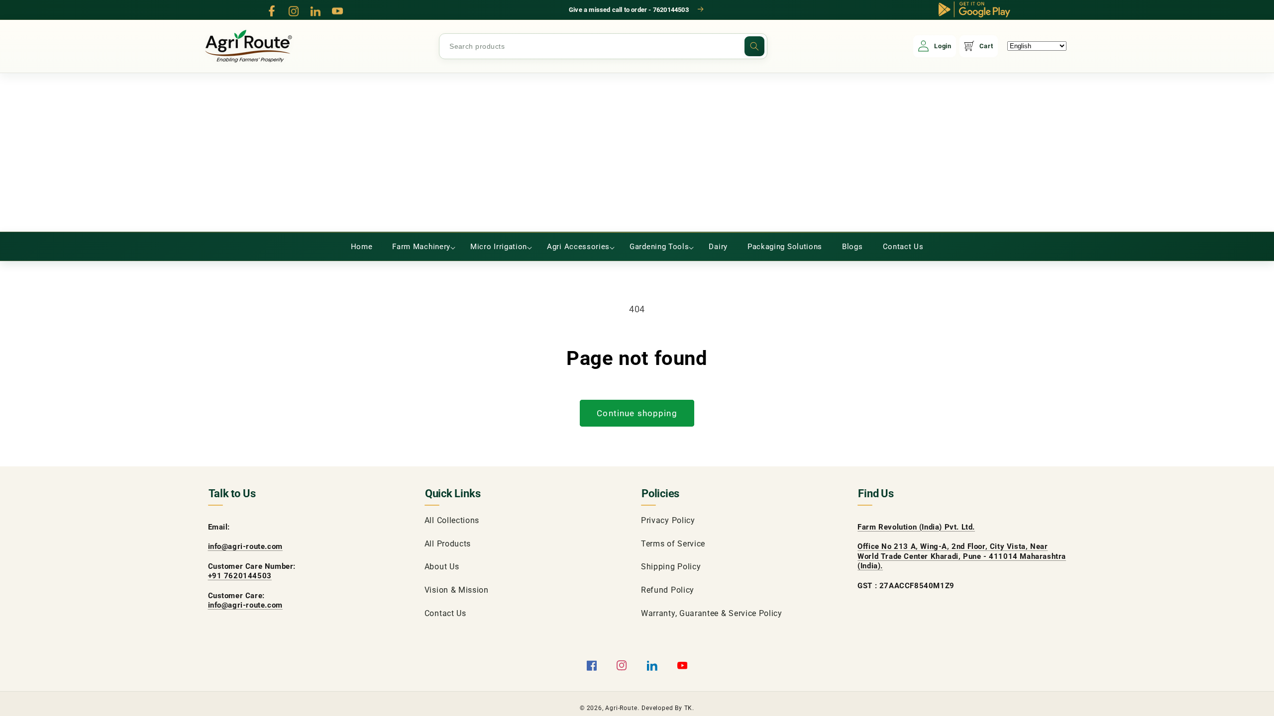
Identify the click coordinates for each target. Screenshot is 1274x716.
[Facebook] (272, 11)
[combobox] (603, 46)
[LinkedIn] (315, 11)
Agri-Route (621, 708)
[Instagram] (294, 11)
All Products (448, 543)
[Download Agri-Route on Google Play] (974, 9)
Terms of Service (673, 543)
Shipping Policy (671, 566)
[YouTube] (337, 11)
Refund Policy (667, 590)
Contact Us (445, 613)
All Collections (452, 520)
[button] (421, 247)
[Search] (754, 46)
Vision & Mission (457, 590)
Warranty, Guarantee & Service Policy (711, 613)
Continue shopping (637, 413)
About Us (442, 566)
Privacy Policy (668, 520)
